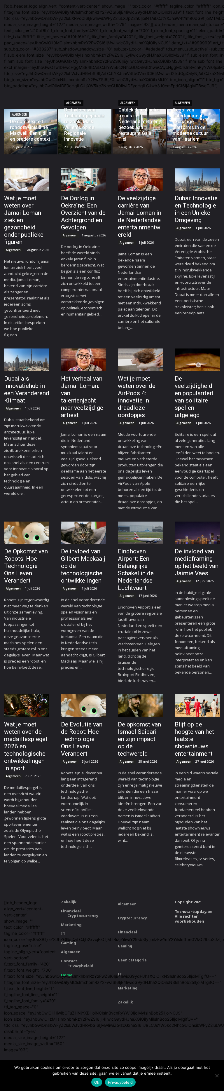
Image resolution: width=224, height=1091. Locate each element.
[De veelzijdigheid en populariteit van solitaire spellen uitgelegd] (197, 359)
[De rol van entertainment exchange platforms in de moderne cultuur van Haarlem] (193, 131)
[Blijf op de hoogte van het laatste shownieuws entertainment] (197, 705)
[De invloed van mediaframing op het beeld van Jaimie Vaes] (197, 533)
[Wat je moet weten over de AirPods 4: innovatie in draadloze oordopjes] (140, 359)
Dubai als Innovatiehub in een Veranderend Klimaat (26, 389)
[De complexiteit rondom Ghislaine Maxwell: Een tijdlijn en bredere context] (30, 131)
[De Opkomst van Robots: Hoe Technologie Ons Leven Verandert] (26, 533)
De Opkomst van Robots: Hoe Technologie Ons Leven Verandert (26, 566)
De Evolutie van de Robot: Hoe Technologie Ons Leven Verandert (81, 739)
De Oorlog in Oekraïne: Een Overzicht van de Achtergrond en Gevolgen (83, 213)
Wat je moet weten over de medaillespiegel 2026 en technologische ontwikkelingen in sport (25, 746)
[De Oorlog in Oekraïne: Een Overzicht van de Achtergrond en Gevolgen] (83, 179)
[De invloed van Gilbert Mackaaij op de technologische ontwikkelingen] (83, 533)
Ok (96, 1082)
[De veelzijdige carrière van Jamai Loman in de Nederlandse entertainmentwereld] (140, 179)
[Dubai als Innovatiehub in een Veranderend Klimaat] (26, 359)
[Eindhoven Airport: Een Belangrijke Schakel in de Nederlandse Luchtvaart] (140, 533)
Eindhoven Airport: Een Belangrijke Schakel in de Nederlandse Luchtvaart (136, 569)
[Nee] (217, 1075)
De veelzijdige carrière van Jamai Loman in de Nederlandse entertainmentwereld (139, 216)
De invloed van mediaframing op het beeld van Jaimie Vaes (196, 562)
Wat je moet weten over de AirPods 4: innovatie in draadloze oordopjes (136, 397)
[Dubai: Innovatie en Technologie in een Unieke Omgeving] (197, 179)
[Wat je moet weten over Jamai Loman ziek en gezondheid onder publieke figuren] (26, 179)
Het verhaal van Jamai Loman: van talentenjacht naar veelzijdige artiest (82, 397)
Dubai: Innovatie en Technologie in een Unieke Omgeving (196, 209)
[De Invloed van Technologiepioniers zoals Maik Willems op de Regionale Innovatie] (84, 131)
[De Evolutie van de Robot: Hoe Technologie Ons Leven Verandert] (83, 705)
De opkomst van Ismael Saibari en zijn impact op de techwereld (139, 739)
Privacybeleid (120, 1082)
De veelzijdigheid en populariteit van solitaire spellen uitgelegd (194, 397)
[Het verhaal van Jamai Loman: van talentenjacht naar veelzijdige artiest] (83, 359)
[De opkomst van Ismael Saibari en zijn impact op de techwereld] (140, 705)
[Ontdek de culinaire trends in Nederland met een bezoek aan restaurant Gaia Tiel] (139, 131)
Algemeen (19, 114)
